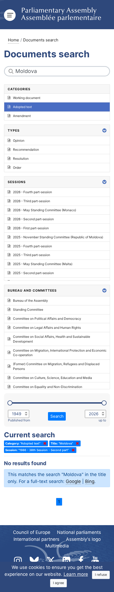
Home (13, 39)
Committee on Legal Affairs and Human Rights (47, 328)
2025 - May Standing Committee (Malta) (42, 264)
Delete (43, 443)
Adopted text (22, 107)
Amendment (22, 116)
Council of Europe (31, 532)
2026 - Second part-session (33, 219)
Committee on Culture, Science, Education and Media (52, 378)
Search (57, 416)
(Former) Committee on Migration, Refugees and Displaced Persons (56, 366)
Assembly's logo (83, 539)
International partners (36, 539)
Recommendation (26, 150)
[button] (104, 130)
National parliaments (79, 532)
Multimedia (57, 545)
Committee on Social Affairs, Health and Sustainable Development (51, 339)
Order (17, 168)
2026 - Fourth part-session (32, 192)
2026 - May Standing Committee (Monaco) (44, 210)
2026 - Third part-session (31, 201)
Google (73, 481)
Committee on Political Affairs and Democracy (47, 319)
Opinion (18, 140)
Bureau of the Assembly (30, 301)
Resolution (21, 159)
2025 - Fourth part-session (32, 246)
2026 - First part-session (31, 228)
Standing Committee (28, 310)
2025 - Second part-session (33, 273)
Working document (26, 98)
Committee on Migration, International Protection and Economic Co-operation (60, 352)
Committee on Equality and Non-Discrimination (47, 387)
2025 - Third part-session (31, 255)
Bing (89, 481)
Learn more (76, 574)
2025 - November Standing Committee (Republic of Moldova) (58, 237)
